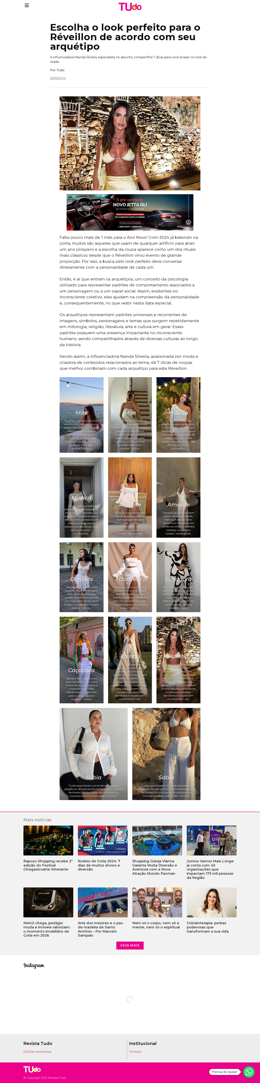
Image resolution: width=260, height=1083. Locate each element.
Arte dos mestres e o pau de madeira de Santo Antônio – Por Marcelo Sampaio (100, 929)
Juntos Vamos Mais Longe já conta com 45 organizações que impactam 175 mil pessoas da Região (210, 869)
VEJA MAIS (130, 945)
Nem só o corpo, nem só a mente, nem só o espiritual (156, 925)
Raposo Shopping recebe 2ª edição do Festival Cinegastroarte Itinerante (48, 865)
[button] (26, 5)
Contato (135, 1051)
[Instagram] (223, 1072)
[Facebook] (229, 1072)
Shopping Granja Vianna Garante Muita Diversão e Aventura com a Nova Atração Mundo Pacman (154, 867)
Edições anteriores (37, 1051)
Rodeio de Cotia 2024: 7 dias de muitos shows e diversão (99, 865)
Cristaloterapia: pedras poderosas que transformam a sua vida (208, 927)
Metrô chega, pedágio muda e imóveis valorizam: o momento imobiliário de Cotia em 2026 (46, 929)
